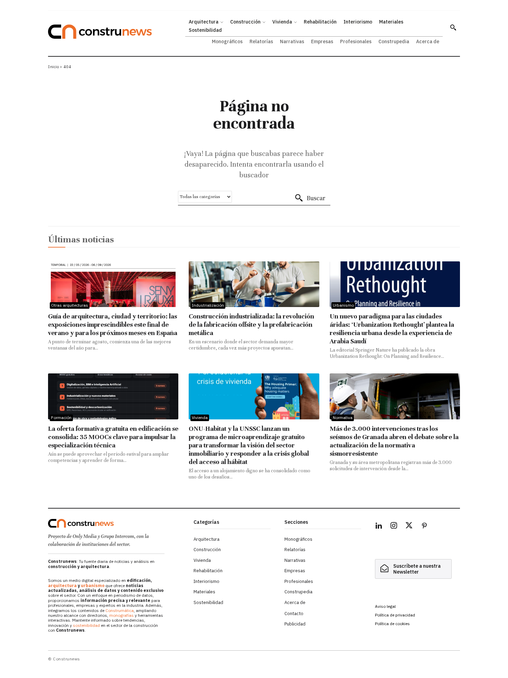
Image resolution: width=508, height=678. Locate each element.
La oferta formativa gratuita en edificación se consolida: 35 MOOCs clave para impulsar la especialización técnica (113, 437)
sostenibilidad (86, 625)
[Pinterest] (424, 526)
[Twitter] (409, 526)
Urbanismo (343, 305)
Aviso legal (385, 606)
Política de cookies (392, 623)
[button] (453, 27)
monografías (121, 615)
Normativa (342, 417)
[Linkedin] (378, 526)
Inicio (53, 66)
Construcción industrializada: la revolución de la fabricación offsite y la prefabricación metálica (251, 324)
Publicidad (294, 624)
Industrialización (208, 305)
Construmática (119, 610)
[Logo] (116, 523)
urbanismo (92, 585)
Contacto (293, 613)
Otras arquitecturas (69, 305)
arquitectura (62, 585)
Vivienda (200, 417)
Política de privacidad (395, 614)
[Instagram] (394, 526)
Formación (61, 417)
